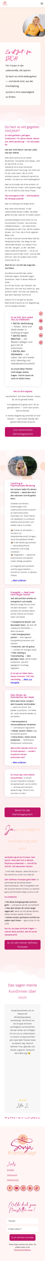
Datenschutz (13, 1180)
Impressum (12, 1175)
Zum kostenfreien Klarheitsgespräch (23, 432)
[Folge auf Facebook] (10, 1188)
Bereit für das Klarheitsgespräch (22, 812)
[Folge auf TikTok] (37, 1188)
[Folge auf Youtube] (16, 1188)
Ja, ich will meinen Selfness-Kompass (22, 944)
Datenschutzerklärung (22, 1250)
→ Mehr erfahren (18, 580)
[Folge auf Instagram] (23, 1188)
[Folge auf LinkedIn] (30, 1188)
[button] (42, 4)
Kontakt (10, 1170)
